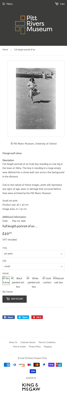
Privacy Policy (35, 346)
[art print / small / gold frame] (47, 282)
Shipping (48, 346)
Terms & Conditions (46, 342)
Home (5, 49)
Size (4, 261)
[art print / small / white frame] (34, 282)
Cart (62, 4)
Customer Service (27, 342)
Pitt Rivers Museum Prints (36, 358)
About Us (13, 342)
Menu (9, 4)
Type (4, 248)
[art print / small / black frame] (18, 282)
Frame (5, 273)
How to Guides (19, 346)
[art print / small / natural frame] (58, 282)
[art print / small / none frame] (6, 282)
